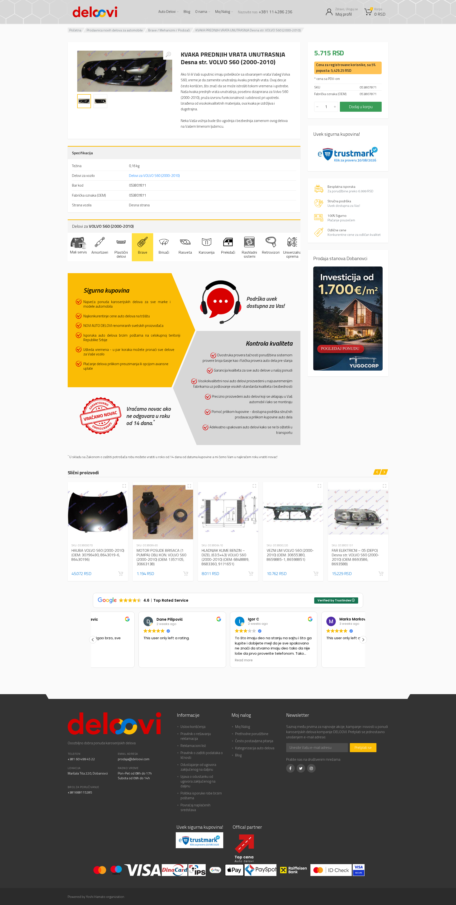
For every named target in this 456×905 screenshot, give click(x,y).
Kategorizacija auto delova (254, 748)
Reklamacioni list (193, 745)
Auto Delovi (167, 11)
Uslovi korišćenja (192, 726)
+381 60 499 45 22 (81, 758)
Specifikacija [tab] (82, 153)
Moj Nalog (222, 11)
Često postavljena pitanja (254, 741)
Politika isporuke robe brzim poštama (201, 795)
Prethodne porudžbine (251, 733)
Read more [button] (198, 660)
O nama (201, 11)
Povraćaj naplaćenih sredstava (195, 807)
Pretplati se (363, 747)
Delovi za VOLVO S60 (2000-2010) (154, 175)
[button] (120, 573)
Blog (187, 11)
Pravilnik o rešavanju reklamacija (195, 736)
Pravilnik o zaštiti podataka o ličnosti (201, 755)
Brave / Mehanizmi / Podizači (169, 30)
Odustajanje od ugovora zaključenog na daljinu (198, 767)
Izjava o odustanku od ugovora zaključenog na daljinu (197, 781)
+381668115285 (80, 792)
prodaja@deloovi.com (133, 758)
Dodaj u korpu (361, 106)
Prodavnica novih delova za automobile (115, 30)
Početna (75, 30)
